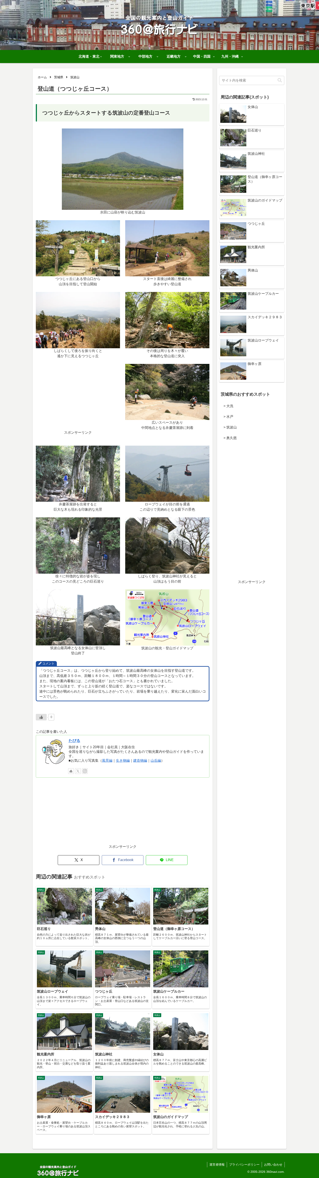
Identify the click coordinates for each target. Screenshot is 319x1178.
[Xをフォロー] (78, 771)
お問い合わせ (273, 1164)
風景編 (107, 760)
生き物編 (123, 760)
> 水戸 (226, 416)
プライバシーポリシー (244, 1164)
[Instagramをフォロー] (85, 771)
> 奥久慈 (228, 438)
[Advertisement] (78, 399)
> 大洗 (226, 406)
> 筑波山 (228, 427)
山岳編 (156, 760)
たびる (74, 740)
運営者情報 (217, 1164)
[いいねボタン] (41, 717)
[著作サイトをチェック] (71, 771)
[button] (280, 80)
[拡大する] (178, 134)
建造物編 (140, 760)
